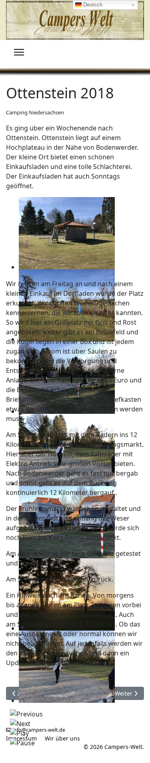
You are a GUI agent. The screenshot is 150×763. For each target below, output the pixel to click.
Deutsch (92, 5)
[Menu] (19, 52)
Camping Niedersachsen (35, 112)
